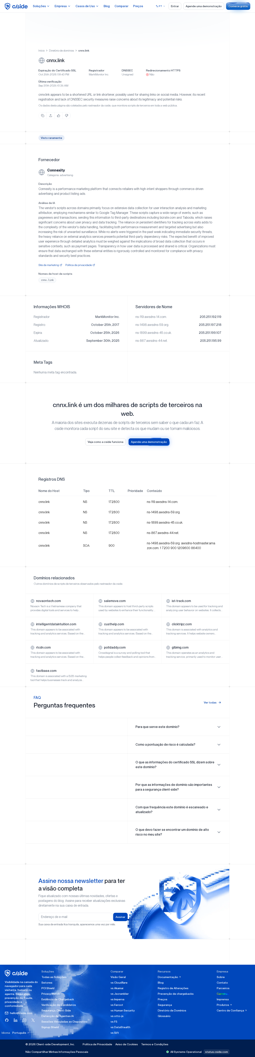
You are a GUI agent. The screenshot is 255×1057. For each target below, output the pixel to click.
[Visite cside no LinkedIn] (16, 1020)
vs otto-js (117, 1016)
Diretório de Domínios (172, 1010)
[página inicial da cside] (17, 973)
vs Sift (115, 1032)
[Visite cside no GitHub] (7, 1020)
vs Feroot (117, 1004)
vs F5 (114, 1021)
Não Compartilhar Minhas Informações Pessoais (57, 1051)
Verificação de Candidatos (58, 1004)
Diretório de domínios (61, 50)
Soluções (39, 6)
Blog (107, 6)
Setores (46, 982)
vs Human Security (123, 1010)
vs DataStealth (120, 1027)
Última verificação (50, 81)
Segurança (165, 1004)
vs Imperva (117, 999)
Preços (138, 6)
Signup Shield (50, 1027)
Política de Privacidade (97, 1044)
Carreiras (223, 993)
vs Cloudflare (119, 982)
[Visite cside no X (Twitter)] (33, 1020)
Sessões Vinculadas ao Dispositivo (64, 1021)
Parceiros (223, 988)
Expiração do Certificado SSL (57, 70)
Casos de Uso (85, 6)
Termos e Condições (154, 1044)
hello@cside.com (21, 1013)
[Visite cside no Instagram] (24, 1020)
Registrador (96, 70)
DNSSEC (127, 70)
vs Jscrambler (120, 993)
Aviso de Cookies (126, 1044)
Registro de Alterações (173, 988)
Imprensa (223, 999)
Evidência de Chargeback (57, 999)
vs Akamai (117, 988)
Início (41, 50)
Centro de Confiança (231, 1010)
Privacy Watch (50, 993)
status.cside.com (216, 1051)
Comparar (121, 6)
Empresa (61, 6)
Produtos (223, 1004)
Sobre (221, 977)
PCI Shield (47, 988)
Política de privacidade (78, 265)
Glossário (164, 1016)
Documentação (168, 977)
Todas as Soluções (54, 977)
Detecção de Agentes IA (57, 1016)
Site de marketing (48, 265)
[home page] (17, 6)
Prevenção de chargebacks (176, 993)
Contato (222, 982)
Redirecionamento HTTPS (163, 70)
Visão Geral (118, 977)
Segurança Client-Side (56, 1010)
